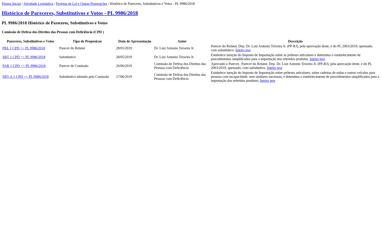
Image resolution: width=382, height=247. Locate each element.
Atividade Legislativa (38, 4)
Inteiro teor (243, 50)
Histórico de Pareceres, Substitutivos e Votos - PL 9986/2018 (70, 13)
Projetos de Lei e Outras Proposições (81, 4)
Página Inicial (11, 4)
